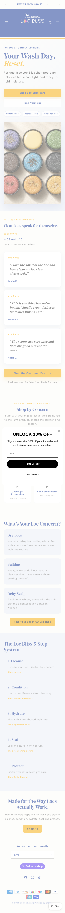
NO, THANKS (32, 474)
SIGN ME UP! (32, 464)
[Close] (59, 431)
